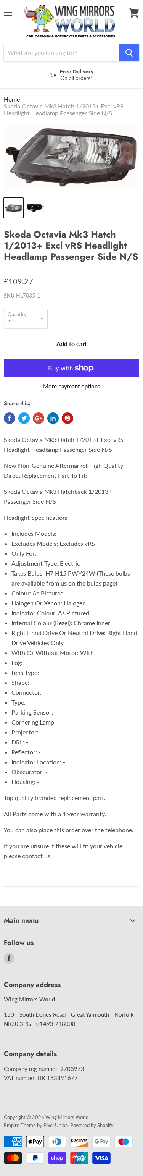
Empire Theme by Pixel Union (36, 1125)
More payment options (71, 386)
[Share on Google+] (38, 418)
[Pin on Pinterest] (67, 418)
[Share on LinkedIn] (53, 418)
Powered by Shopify (92, 1125)
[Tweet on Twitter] (24, 418)
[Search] (129, 52)
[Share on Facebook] (9, 418)
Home (12, 99)
